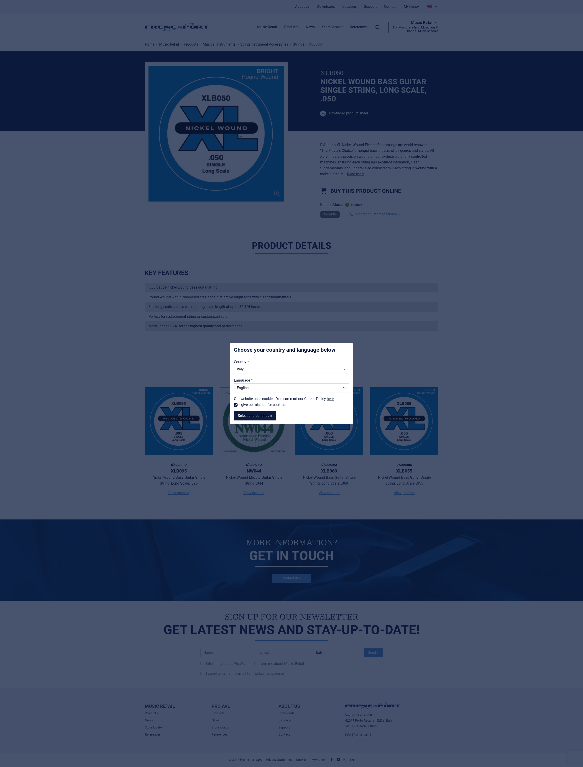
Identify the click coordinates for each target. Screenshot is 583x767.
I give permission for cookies (262, 405)
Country (240, 362)
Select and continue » (255, 416)
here (330, 399)
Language (242, 380)
